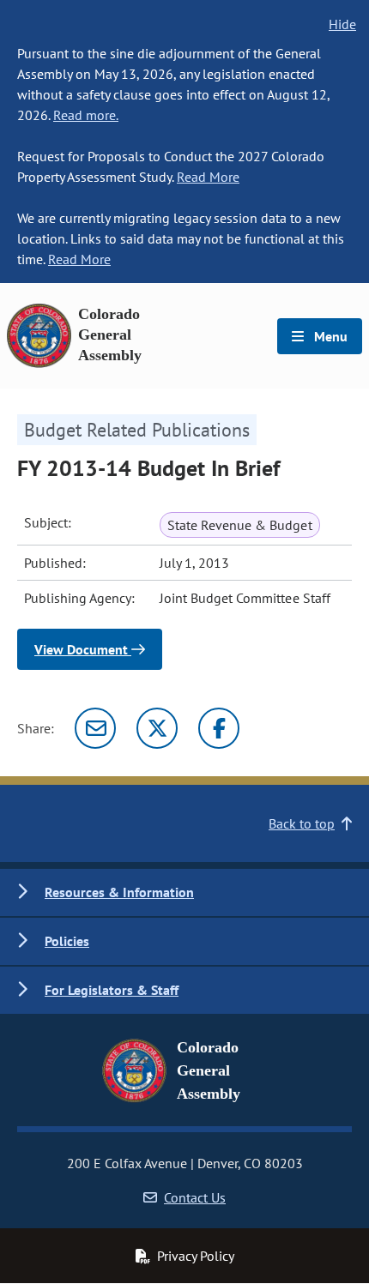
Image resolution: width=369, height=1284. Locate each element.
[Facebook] (218, 728)
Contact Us (195, 1197)
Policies (67, 940)
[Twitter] (157, 728)
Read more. (85, 115)
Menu (329, 336)
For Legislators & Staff (111, 989)
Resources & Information (119, 892)
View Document (82, 649)
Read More (208, 176)
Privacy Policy (195, 1255)
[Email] (95, 728)
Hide (342, 24)
